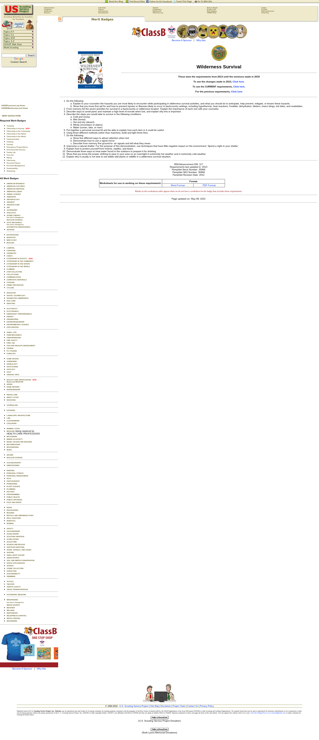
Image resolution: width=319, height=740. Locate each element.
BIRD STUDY (12, 240)
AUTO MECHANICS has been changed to (15, 223)
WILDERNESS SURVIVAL (17, 616)
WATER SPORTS (13, 605)
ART (8, 207)
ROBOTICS (11, 521)
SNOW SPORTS (13, 558)
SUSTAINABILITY (13, 574)
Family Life (11, 152)
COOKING (11, 282)
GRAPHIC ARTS (13, 375)
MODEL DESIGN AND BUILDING (19, 442)
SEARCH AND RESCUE (16, 544)
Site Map (154, 706)
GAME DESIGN (13, 359)
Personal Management (16, 166)
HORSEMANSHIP (13, 389)
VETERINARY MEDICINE (16, 595)
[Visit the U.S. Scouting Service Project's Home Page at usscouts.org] (18, 15)
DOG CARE (11, 301)
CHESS (9, 256)
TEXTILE (10, 581)
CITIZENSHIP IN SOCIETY (20, 258)
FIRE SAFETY (12, 340)
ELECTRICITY (12, 309)
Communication (13, 139)
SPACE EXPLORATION (16, 563)
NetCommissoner (267, 11)
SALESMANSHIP (13, 531)
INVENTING (11, 400)
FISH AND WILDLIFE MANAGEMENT (21, 346)
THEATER (10, 584)
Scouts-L (47, 13)
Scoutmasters (103, 13)
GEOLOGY (11, 369)
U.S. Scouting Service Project (133, 706)
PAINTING (10, 470)
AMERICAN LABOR (14, 191)
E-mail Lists (211, 9)
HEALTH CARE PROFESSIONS (21, 381)
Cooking (10, 142)
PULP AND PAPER (14, 502)
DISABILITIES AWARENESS (18, 298)
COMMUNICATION (14, 277)
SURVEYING (12, 571)
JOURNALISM (12, 405)
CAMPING (10, 248)
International (103, 11)
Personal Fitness (13, 163)
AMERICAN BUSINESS (16, 183)
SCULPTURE (12, 542)
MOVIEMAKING (13, 447)
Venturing (265, 13)
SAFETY (10, 528)
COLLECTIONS (13, 274)
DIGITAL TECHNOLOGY (16, 295)
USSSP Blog (211, 13)
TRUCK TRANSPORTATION (17, 589)
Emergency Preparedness (17, 147)
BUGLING (10, 243)
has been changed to (15, 602)
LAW (8, 418)
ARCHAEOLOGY (13, 199)
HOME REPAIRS (13, 387)
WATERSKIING (12, 600)
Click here (238, 81)
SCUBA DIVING (13, 539)
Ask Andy (102, 8)
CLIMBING (11, 269)
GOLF (9, 372)
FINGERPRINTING (14, 338)
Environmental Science (16, 150)
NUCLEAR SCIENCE (15, 220)
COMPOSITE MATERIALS (17, 280)
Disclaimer (166, 706)
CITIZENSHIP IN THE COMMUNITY (20, 261)
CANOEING (11, 250)
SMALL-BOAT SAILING (16, 555)
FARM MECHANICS (14, 335)
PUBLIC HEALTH (13, 497)
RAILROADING (12, 510)
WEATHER (11, 608)
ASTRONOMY (12, 210)
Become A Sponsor (22, 668)
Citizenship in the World (16, 136)
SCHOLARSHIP (13, 534)
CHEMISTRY (11, 253)
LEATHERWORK (13, 421)
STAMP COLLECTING (15, 568)
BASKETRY (11, 237)
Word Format (178, 185)
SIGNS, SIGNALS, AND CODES (19, 550)
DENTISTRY (11, 293)
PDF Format (209, 185)
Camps (263, 8)
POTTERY (11, 492)
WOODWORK (12, 621)
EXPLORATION (13, 327)
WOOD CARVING (13, 618)
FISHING (10, 348)
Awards (155, 8)
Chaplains (48, 9)
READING (10, 513)
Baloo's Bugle (212, 8)
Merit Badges (212, 11)
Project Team (179, 706)
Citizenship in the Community (18, 131)
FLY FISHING (12, 351)
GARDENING (12, 361)
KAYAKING (11, 410)
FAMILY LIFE (12, 332)
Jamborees (48, 11)
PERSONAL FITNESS (15, 473)
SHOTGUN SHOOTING (15, 547)
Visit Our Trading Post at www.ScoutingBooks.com (268, 713)
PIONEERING (12, 484)
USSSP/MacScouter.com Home (14, 108)
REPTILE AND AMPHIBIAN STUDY (20, 515)
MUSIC (9, 450)
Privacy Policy (207, 706)
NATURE (10, 455)
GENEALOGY (12, 364)
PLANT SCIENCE (13, 486)
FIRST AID (11, 343)
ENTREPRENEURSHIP (15, 322)
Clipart (101, 9)
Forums (264, 9)
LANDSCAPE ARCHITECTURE (18, 415)
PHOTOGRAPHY (13, 481)
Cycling (10, 144)
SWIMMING (11, 576)
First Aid (10, 155)
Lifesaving (11, 160)
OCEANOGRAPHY (14, 463)
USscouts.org (158, 13)
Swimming (11, 171)
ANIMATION (11, 197)
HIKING (9, 384)
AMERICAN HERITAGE (15, 189)
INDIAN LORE (12, 395)
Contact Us (192, 706)
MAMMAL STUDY (13, 428)
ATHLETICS (11, 213)
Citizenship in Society (18, 128)
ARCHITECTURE (13, 205)
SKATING (10, 552)
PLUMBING (11, 489)
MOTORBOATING (13, 444)
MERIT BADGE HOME (11, 116)
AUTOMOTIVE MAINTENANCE (18, 227)
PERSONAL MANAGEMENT (17, 476)
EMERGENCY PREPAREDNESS (19, 314)
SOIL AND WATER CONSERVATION (20, 560)
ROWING (10, 523)
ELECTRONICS (13, 311)
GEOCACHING (12, 367)
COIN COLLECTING (14, 272)
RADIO (9, 507)
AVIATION (10, 230)
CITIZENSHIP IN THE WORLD (18, 266)
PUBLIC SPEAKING (14, 500)
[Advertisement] (29, 84)
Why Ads (41, 668)
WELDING (10, 610)
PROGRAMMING (13, 494)
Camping (10, 126)
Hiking (9, 158)
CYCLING (10, 288)
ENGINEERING (12, 319)
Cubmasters (157, 9)
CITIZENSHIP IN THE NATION (18, 264)
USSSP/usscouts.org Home (13, 105)
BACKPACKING (13, 235)
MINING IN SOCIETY (15, 439)
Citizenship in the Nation (16, 134)
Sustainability (12, 168)
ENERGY (10, 316)
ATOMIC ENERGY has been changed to (15, 216)
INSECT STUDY (13, 397)
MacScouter (157, 11)
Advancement (49, 8)
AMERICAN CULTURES (16, 186)
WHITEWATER (12, 613)
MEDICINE (11, 431)
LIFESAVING (12, 423)
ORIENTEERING (13, 465)
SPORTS (10, 566)
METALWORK (12, 436)
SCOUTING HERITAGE (15, 536)
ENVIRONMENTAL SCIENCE (18, 324)
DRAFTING (11, 303)
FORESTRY (11, 353)
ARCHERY (11, 202)
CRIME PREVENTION (15, 285)
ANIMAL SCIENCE (14, 194)
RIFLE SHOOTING (14, 518)
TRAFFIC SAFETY (14, 587)
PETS (9, 478)
